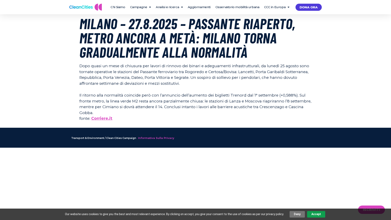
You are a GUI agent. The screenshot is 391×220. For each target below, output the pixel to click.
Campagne (138, 7)
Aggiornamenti (199, 7)
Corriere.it (101, 118)
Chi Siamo (118, 7)
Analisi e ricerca (167, 7)
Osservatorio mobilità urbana (237, 7)
